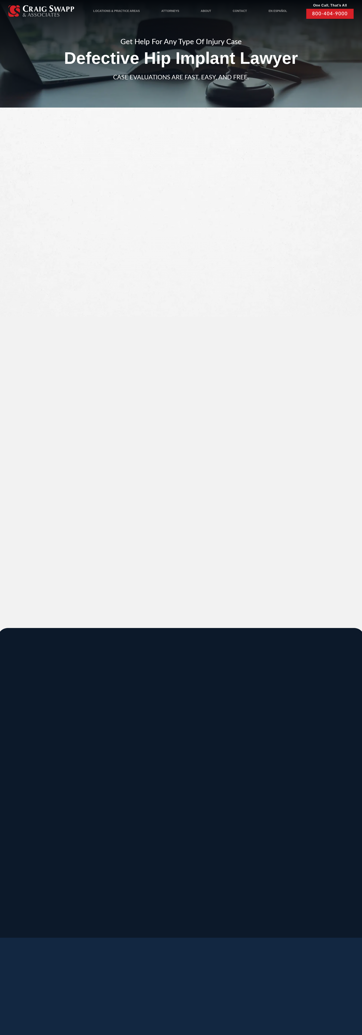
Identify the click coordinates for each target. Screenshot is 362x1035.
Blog (79, 990)
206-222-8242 (162, 794)
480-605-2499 (287, 832)
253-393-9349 (224, 878)
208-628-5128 (37, 794)
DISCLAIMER (149, 1010)
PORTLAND (40, 803)
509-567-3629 (99, 836)
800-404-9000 (330, 14)
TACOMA (224, 845)
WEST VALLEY (137, 887)
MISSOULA (290, 761)
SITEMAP (170, 1010)
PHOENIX (288, 803)
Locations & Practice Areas (116, 11)
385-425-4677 (99, 874)
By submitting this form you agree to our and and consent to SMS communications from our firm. (282, 280)
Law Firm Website (283, 1010)
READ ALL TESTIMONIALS (280, 468)
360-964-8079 (193, 920)
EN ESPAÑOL (278, 11)
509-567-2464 (99, 794)
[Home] (41, 11)
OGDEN (35, 845)
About (206, 11)
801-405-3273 (224, 752)
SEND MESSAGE (278, 301)
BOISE (34, 761)
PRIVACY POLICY (122, 1010)
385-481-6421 (37, 874)
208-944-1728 (162, 874)
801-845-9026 (37, 752)
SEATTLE (162, 761)
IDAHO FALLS (167, 845)
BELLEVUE (289, 845)
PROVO (286, 719)
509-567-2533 (162, 748)
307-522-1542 (224, 794)
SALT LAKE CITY (233, 719)
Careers (102, 990)
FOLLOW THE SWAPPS (300, 992)
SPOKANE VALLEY (173, 719)
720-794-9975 (224, 836)
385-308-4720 (287, 752)
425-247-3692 (287, 878)
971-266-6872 (37, 836)
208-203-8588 (99, 748)
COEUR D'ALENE (171, 803)
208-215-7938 (162, 836)
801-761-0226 (131, 916)
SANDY (35, 719)
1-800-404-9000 (102, 559)
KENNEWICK (104, 803)
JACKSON (226, 761)
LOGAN (97, 845)
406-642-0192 (287, 794)
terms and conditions (277, 278)
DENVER (224, 803)
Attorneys (170, 11)
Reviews (56, 990)
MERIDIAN (101, 719)
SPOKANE (101, 761)
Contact (240, 11)
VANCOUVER (198, 887)
